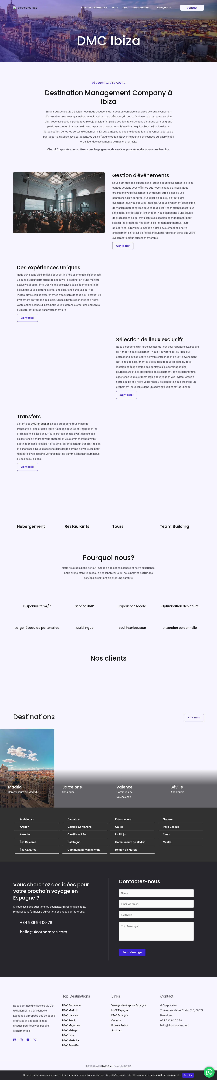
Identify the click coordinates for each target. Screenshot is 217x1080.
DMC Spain (107, 1066)
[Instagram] (21, 1039)
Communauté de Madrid (130, 842)
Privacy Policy (119, 1025)
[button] (190, 8)
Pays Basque (171, 826)
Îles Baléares (28, 842)
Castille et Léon (77, 834)
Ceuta (166, 834)
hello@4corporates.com (43, 932)
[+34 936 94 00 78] (15, 922)
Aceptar (188, 1075)
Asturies (25, 834)
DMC (125, 7)
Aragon (24, 826)
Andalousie (27, 819)
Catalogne (74, 842)
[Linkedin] (14, 1039)
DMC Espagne (119, 1015)
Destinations (141, 7)
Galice (119, 826)
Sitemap (116, 1030)
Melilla (167, 842)
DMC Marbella (70, 1040)
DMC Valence (70, 1015)
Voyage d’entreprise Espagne (128, 1005)
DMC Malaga (69, 1030)
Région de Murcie (126, 849)
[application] (169, 7)
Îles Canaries (28, 849)
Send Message (132, 952)
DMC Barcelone (71, 1005)
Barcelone (72, 787)
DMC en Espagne (41, 423)
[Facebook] (28, 1039)
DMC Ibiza (68, 1035)
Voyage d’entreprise (94, 7)
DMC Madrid (69, 1010)
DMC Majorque (71, 1025)
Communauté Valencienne (84, 849)
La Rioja (120, 834)
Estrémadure (123, 819)
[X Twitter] (34, 1039)
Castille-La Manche (80, 826)
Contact (116, 1020)
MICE (115, 7)
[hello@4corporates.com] (15, 931)
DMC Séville (69, 1020)
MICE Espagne (119, 1010)
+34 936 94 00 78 (36, 922)
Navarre (168, 819)
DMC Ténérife (70, 1045)
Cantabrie (74, 819)
